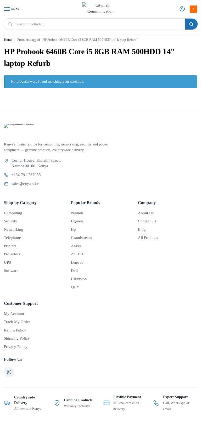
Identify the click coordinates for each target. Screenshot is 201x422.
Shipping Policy (17, 338)
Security (10, 221)
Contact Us (147, 221)
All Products (148, 237)
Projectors (12, 254)
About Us (146, 213)
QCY (75, 287)
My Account (14, 314)
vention (77, 213)
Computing (13, 213)
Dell (74, 270)
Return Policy (15, 330)
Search (191, 24)
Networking (13, 229)
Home (8, 40)
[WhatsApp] (9, 372)
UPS (7, 262)
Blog (142, 229)
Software (11, 270)
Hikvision (79, 279)
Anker (76, 246)
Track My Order (17, 322)
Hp (73, 229)
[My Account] (182, 9)
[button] (192, 9)
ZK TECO (79, 254)
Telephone (12, 237)
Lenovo (77, 262)
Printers (10, 246)
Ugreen (77, 221)
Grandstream (81, 237)
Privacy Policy (15, 347)
